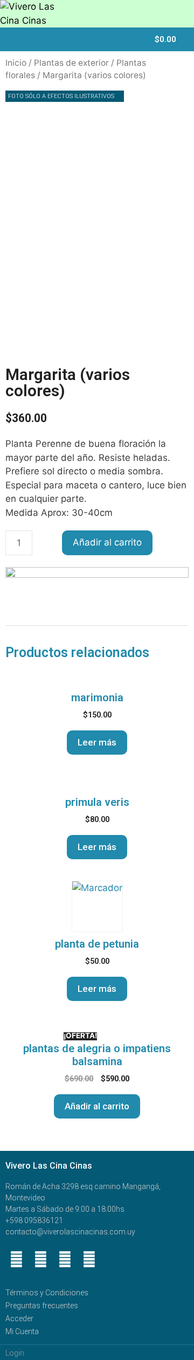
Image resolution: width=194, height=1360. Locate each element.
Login (14, 1353)
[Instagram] (89, 1259)
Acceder (19, 1318)
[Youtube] (64, 1259)
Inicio (15, 63)
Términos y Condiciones (46, 1292)
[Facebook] (16, 1259)
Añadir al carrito (107, 542)
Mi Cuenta (22, 1331)
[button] (137, 40)
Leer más (97, 742)
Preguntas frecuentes (41, 1305)
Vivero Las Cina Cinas (48, 1166)
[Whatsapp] (40, 1259)
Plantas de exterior (71, 63)
